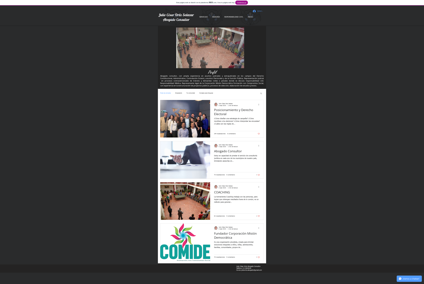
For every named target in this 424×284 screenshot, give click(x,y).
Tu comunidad (190, 93)
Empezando (178, 93)
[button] (210, 48)
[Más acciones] (259, 104)
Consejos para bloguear (206, 93)
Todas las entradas (165, 93)
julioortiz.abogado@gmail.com (251, 270)
